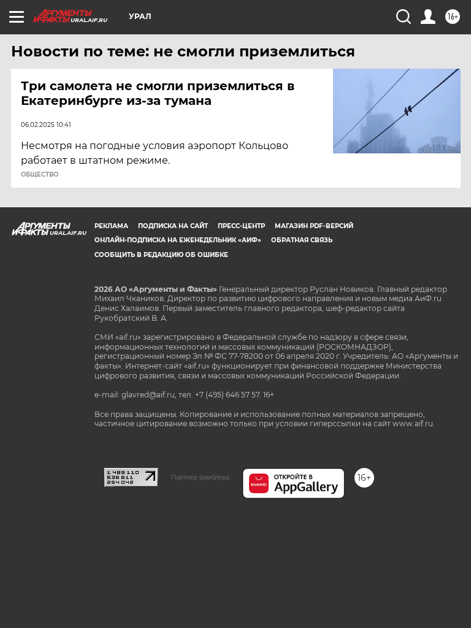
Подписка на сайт (173, 226)
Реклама (111, 226)
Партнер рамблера (200, 477)
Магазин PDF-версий (314, 226)
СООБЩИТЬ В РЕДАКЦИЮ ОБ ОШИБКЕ (161, 255)
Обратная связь (301, 240)
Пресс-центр (241, 226)
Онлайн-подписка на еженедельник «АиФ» (177, 240)
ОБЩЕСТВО (39, 175)
